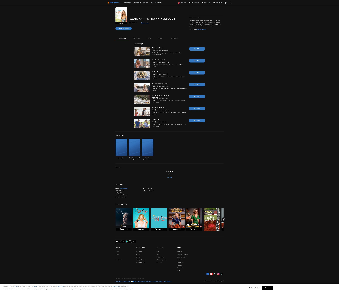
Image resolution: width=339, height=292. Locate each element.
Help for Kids (167, 281)
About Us (179, 251)
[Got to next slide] (223, 219)
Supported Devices (182, 254)
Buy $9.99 (125, 28)
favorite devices (201, 29)
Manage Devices (140, 260)
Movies (117, 254)
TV (116, 257)
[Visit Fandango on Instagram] (218, 273)
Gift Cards (159, 262)
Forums (179, 260)
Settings (138, 257)
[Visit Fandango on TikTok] (221, 273)
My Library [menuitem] (158, 3)
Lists (158, 251)
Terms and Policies (157, 281)
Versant (16, 286)
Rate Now (169, 177)
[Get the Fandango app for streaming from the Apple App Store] (120, 241)
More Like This (174, 38)
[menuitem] (206, 2)
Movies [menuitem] (145, 3)
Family (158, 254)
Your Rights (116, 286)
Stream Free (119, 260)
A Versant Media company (217, 281)
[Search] (230, 2)
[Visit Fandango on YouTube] (211, 273)
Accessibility (180, 268)
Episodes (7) (122, 38)
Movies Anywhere (161, 260)
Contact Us (180, 262)
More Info (160, 38)
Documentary (124, 188)
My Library (139, 251)
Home (117, 251)
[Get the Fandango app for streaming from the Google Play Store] (131, 241)
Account (138, 254)
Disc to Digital (160, 257)
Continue (267, 288)
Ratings (149, 38)
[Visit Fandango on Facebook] (207, 273)
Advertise (179, 265)
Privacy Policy (126, 281)
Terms (35, 286)
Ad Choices (118, 281)
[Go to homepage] (114, 2)
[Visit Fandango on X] (214, 273)
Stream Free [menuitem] (127, 3)
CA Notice (148, 281)
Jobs (178, 270)
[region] (169, 288)
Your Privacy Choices (139, 281)
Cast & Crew (136, 38)
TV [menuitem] (151, 3)
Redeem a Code (140, 262)
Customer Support (182, 257)
